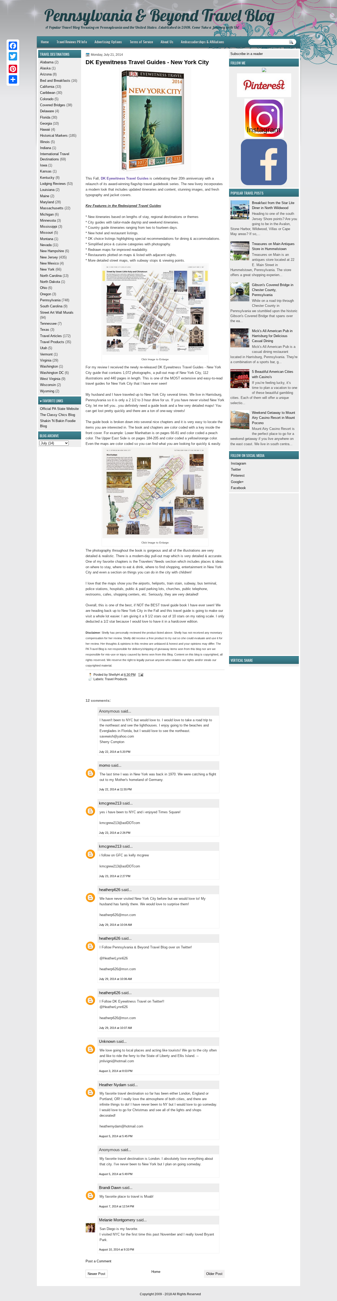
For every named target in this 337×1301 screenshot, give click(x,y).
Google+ (237, 482)
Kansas (46, 171)
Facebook (238, 488)
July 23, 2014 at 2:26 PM (114, 832)
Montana (46, 239)
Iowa (43, 165)
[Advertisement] (246, 573)
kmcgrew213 (110, 803)
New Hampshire (52, 251)
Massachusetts (51, 208)
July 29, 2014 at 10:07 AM (115, 1027)
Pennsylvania (50, 300)
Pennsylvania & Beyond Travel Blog (159, 15)
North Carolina (51, 276)
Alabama (46, 62)
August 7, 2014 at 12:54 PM (116, 1206)
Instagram (238, 463)
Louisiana (47, 190)
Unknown (107, 1041)
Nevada (46, 245)
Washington (49, 366)
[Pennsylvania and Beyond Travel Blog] (264, 96)
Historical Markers (54, 136)
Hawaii (45, 129)
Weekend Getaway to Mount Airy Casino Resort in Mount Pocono (273, 418)
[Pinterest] (13, 69)
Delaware (47, 111)
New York (47, 269)
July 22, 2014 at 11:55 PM (115, 789)
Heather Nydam (112, 1085)
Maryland (47, 202)
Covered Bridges (52, 105)
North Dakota (50, 282)
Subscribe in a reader (246, 54)
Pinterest (238, 475)
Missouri (46, 233)
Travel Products (116, 679)
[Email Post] (140, 674)
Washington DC (52, 373)
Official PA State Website (59, 409)
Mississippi (48, 226)
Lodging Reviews (53, 184)
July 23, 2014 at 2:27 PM (114, 876)
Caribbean (47, 93)
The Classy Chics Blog (57, 415)
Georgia (46, 123)
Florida (45, 117)
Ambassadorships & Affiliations (202, 41)
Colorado (46, 99)
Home (45, 41)
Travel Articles (51, 336)
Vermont (46, 354)
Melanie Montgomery (117, 1220)
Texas (44, 330)
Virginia (45, 360)
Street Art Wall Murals (56, 312)
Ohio (43, 288)
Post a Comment (98, 1261)
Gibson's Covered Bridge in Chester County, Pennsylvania (272, 290)
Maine (44, 196)
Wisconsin (48, 385)
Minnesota (48, 220)
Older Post (214, 1274)
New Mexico (49, 263)
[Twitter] (13, 56)
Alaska (45, 68)
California (47, 87)
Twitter (236, 469)
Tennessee (48, 324)
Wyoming (47, 391)
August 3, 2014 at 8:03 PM (115, 1071)
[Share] (13, 79)
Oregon (45, 294)
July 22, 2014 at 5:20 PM (114, 751)
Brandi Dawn (110, 1187)
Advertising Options (108, 41)
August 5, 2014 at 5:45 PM (115, 1136)
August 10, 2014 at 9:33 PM (116, 1249)
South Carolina (51, 306)
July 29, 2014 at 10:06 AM (115, 978)
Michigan (47, 214)
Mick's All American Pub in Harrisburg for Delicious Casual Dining (272, 336)
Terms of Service (141, 41)
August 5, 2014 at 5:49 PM (115, 1174)
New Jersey (49, 257)
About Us (167, 41)
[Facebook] (13, 45)
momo (104, 765)
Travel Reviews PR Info (71, 41)
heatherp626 (109, 889)
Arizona (46, 74)
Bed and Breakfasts (55, 81)
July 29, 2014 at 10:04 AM (115, 924)
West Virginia (50, 379)
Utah (43, 348)
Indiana (45, 148)
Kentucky (47, 178)
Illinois (45, 142)
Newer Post (96, 1274)
